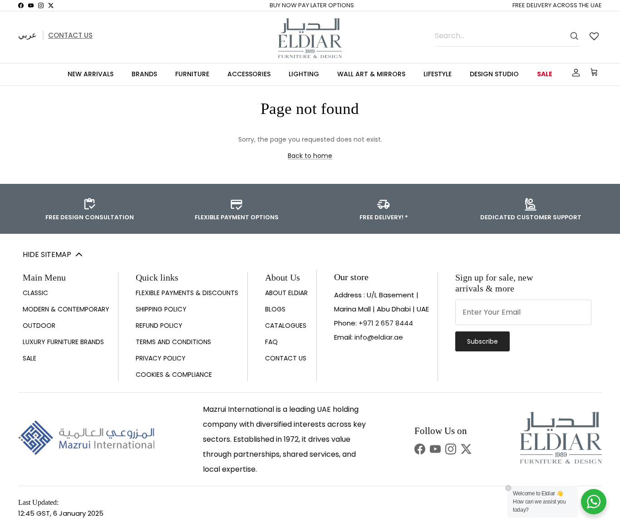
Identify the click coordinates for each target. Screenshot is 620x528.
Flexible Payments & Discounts (187, 292)
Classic (35, 292)
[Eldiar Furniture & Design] (310, 38)
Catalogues (285, 325)
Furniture (192, 74)
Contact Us (70, 35)
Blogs (275, 309)
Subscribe (482, 341)
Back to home (310, 155)
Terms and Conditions (173, 341)
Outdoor (39, 325)
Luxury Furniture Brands (63, 341)
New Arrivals (90, 74)
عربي (27, 34)
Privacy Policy (161, 358)
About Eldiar (286, 292)
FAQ (271, 341)
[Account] (574, 72)
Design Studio (494, 74)
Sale (544, 74)
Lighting (304, 74)
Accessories (249, 74)
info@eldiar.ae (378, 337)
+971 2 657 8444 (386, 323)
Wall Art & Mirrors (371, 74)
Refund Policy (159, 325)
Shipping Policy (161, 309)
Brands (144, 74)
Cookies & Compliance (174, 374)
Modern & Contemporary (66, 309)
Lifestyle (437, 74)
